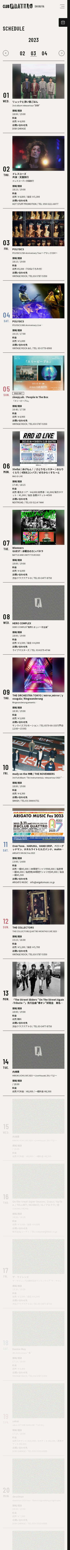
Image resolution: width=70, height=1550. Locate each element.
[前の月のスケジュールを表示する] (6, 53)
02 (22, 53)
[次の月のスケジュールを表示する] (61, 53)
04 (44, 53)
